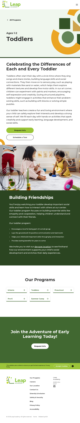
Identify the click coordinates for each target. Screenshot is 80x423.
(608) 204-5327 (56, 383)
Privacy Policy (35, 405)
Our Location (35, 386)
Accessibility (34, 409)
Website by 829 (43, 416)
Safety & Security (36, 397)
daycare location (42, 247)
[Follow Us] (54, 387)
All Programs (15, 20)
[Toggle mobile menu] (77, 4)
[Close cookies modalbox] (73, 366)
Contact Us (34, 389)
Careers (33, 382)
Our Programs (35, 378)
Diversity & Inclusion (37, 393)
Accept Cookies (62, 366)
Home (35, 416)
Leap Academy (56, 378)
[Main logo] (16, 380)
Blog (31, 401)
